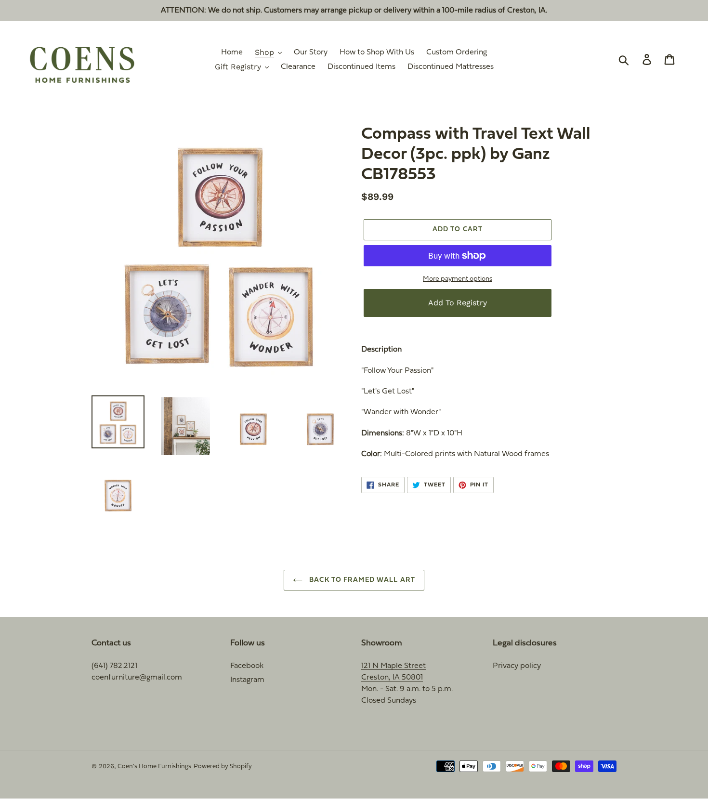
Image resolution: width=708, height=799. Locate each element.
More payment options (457, 279)
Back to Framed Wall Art (361, 580)
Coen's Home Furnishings (154, 767)
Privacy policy (517, 666)
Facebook (246, 666)
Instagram (247, 680)
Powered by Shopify (223, 767)
